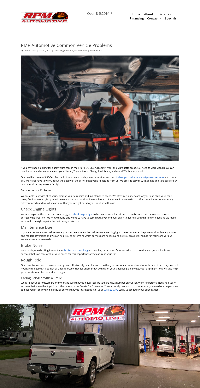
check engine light (83, 214)
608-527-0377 (111, 289)
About (148, 14)
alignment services (153, 177)
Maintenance (80, 50)
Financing (137, 18)
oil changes (121, 177)
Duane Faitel (30, 50)
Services (165, 14)
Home (136, 14)
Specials (171, 18)
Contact (153, 18)
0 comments (96, 50)
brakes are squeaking (76, 250)
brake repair (135, 177)
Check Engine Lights (63, 50)
